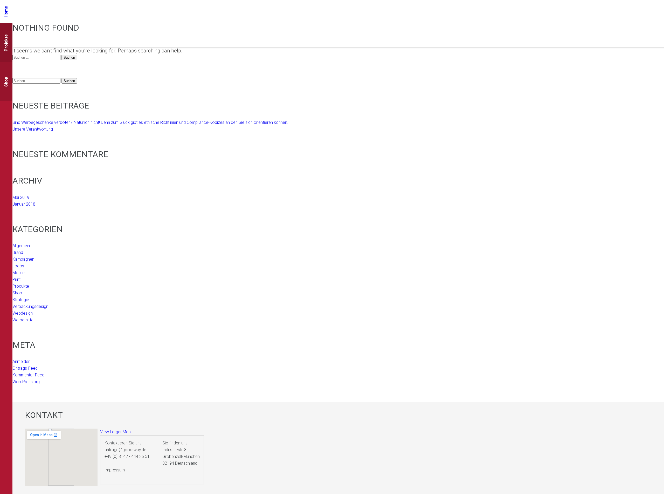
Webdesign (22, 313)
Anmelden (21, 361)
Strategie (20, 299)
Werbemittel (23, 319)
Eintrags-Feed (25, 368)
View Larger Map (115, 431)
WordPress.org (26, 381)
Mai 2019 (20, 197)
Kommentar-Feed (28, 375)
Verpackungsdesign (30, 306)
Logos (18, 265)
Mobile (18, 272)
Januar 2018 (23, 204)
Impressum (115, 470)
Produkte (20, 286)
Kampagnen (23, 259)
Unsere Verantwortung (32, 129)
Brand (17, 252)
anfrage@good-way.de (125, 449)
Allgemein (21, 245)
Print (16, 279)
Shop (17, 292)
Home (6, 11)
